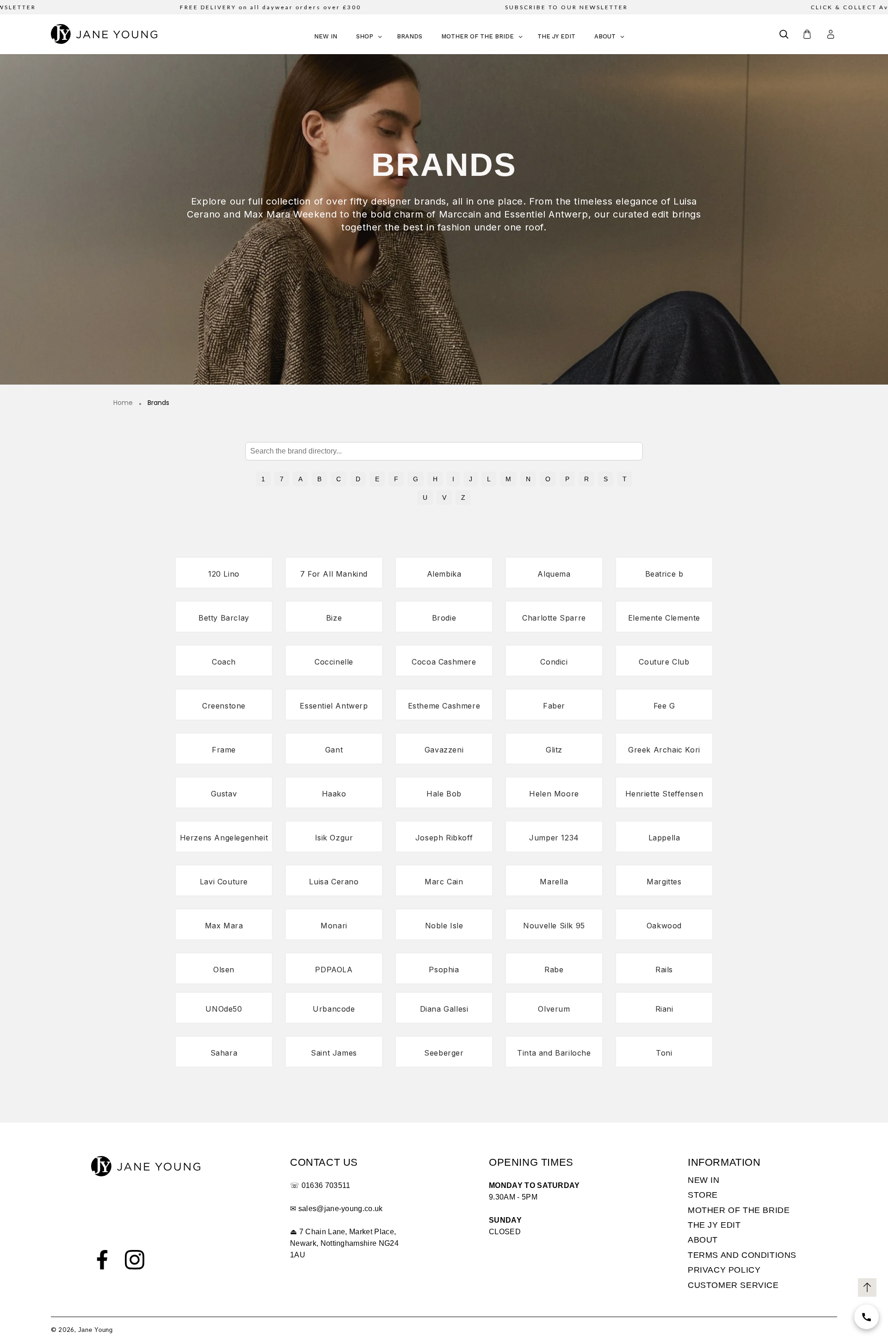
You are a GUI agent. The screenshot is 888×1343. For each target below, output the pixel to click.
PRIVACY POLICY (724, 1270)
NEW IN (704, 1180)
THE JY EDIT (714, 1225)
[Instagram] (134, 1260)
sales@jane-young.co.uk (340, 1208)
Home (123, 403)
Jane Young (95, 1329)
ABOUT (703, 1239)
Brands (158, 403)
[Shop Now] (866, 1317)
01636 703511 (326, 1185)
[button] (784, 34)
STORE (703, 1195)
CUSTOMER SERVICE (733, 1285)
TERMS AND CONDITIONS (742, 1255)
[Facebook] (102, 1259)
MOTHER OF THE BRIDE (738, 1210)
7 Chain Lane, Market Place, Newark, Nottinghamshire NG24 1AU (344, 1243)
